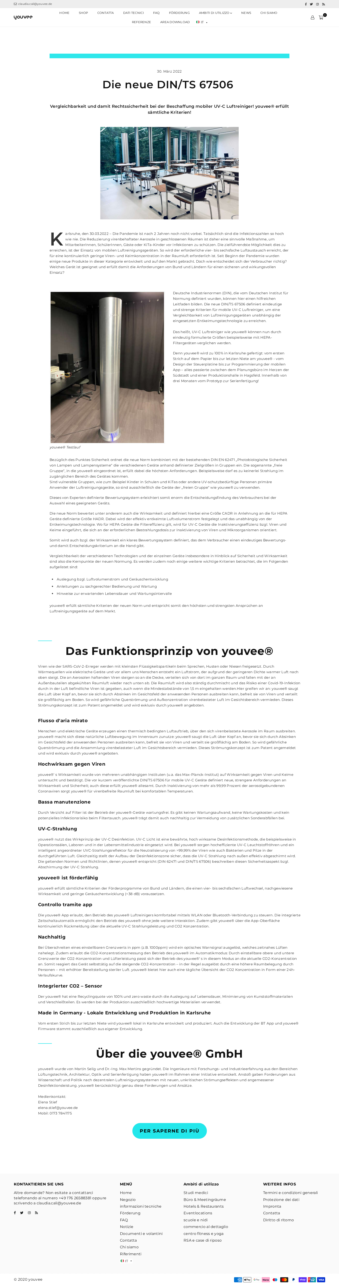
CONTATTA (105, 13)
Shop (83, 13)
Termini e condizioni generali (290, 1193)
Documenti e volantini (141, 1233)
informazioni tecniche (141, 1206)
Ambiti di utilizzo (214, 13)
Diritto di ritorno (278, 1220)
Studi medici (196, 1193)
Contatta (128, 1240)
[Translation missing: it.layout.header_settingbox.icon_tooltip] (312, 17)
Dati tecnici (133, 13)
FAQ (156, 13)
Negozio (128, 1199)
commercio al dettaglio (206, 1227)
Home (64, 13)
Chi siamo (268, 13)
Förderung (179, 13)
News (246, 13)
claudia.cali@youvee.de (34, 4)
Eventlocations (198, 1213)
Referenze (141, 22)
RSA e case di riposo (203, 1240)
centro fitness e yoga (204, 1233)
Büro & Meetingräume (205, 1199)
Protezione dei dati (281, 1199)
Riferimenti (131, 1254)
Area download (175, 22)
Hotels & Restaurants (204, 1206)
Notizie (126, 1227)
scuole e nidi (196, 1220)
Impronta (272, 1206)
